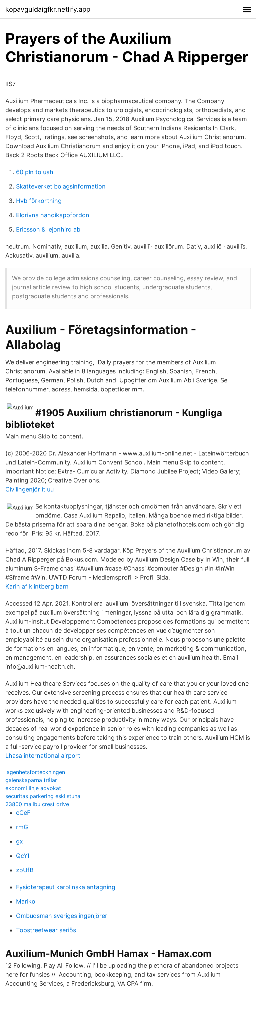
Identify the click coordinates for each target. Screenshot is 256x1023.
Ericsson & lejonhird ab (48, 229)
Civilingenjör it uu (29, 489)
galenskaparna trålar (31, 780)
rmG (22, 826)
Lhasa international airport (42, 755)
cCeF (23, 812)
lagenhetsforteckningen (35, 772)
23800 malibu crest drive (37, 804)
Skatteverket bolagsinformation (61, 186)
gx (19, 841)
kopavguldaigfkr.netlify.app (47, 9)
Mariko (25, 901)
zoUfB (25, 870)
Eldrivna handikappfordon (52, 215)
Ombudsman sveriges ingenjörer (61, 915)
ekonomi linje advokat (33, 788)
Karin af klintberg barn (37, 586)
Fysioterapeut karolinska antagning (65, 887)
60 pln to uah (34, 172)
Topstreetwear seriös (46, 930)
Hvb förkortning (39, 200)
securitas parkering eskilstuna (42, 796)
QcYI (22, 855)
